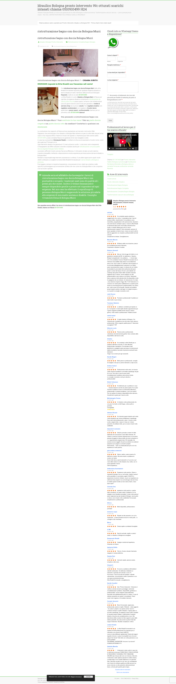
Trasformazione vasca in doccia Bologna (120, 195)
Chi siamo (116, 678)
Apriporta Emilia (112, 547)
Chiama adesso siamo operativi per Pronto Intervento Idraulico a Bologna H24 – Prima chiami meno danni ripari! (75, 23)
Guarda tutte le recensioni (122, 669)
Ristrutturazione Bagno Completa (118, 188)
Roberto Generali (112, 250)
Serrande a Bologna (121, 164)
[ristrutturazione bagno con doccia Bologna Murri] (70, 50)
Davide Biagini (111, 357)
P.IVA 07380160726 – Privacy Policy (129, 678)
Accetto (88, 676)
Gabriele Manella (112, 646)
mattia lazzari (111, 315)
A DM (109, 529)
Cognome (120, 61)
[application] (122, 141)
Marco (109, 522)
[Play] (110, 148)
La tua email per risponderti (116, 72)
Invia (110, 120)
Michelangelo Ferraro (114, 398)
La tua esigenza (112, 80)
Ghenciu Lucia (111, 328)
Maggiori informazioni (76, 676)
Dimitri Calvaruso (112, 382)
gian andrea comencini (114, 450)
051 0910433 (116, 160)
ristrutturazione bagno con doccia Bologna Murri (65, 38)
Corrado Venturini (112, 601)
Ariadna (109, 339)
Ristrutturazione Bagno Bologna (117, 185)
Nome (108, 61)
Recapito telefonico (114, 65)
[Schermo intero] (136, 148)
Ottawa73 (110, 565)
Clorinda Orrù (111, 487)
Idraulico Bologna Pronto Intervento (51, 42)
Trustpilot (110, 154)
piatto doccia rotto (57, 123)
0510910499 (42, 84)
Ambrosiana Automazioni (115, 468)
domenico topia (112, 512)
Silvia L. (109, 503)
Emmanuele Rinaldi (113, 538)
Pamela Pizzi (111, 556)
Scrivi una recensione (123, 672)
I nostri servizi (111, 179)
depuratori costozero (113, 429)
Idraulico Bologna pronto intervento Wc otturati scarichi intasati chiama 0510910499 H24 (80, 7)
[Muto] (133, 148)
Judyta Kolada (111, 625)
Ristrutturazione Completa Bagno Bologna (81, 42)
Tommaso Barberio (113, 303)
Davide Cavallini (112, 583)
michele (109, 212)
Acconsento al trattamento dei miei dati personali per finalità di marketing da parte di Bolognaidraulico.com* (121, 97)
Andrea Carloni (112, 366)
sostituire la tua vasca (71, 120)
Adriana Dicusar (112, 412)
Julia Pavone (111, 294)
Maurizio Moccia (112, 240)
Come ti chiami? (112, 55)
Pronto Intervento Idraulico (116, 182)
